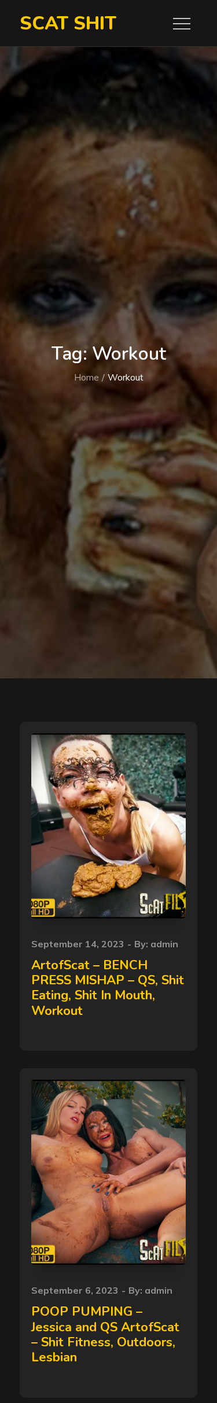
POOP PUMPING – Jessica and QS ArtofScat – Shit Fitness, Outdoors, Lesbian (105, 1334)
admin (164, 944)
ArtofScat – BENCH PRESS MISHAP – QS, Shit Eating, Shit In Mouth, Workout (107, 988)
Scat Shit (68, 23)
